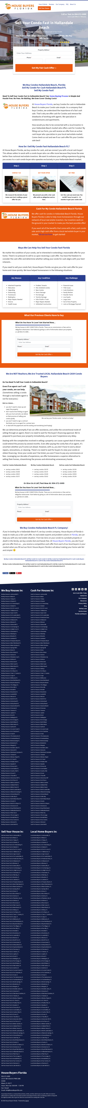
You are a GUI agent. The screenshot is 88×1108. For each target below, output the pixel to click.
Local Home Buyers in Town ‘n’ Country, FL (41, 914)
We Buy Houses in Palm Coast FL (9, 664)
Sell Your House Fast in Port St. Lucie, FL (11, 849)
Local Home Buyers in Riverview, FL (40, 903)
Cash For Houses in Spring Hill (38, 648)
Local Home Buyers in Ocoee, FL (39, 1014)
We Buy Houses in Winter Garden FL (10, 782)
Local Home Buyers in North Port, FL (40, 940)
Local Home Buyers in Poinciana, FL (40, 949)
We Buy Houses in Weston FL (8, 696)
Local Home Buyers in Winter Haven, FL (41, 1028)
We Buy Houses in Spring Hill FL (9, 648)
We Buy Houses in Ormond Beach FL (10, 794)
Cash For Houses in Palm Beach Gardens (41, 752)
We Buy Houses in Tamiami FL (8, 755)
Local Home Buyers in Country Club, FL (40, 1012)
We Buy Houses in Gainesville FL (9, 624)
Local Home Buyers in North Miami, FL (40, 963)
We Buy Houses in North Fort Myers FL (11, 803)
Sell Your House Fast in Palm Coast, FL (11, 905)
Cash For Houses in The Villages (39, 685)
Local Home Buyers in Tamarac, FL (39, 952)
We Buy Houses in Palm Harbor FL (9, 724)
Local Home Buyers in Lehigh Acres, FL (40, 870)
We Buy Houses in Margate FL (8, 745)
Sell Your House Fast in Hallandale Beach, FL (12, 1051)
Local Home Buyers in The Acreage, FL (40, 1056)
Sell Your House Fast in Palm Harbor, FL (11, 965)
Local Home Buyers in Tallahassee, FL (40, 852)
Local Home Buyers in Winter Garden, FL (41, 1024)
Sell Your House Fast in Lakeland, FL (10, 879)
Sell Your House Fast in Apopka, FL (10, 1005)
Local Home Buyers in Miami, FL (39, 838)
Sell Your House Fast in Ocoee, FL (9, 1014)
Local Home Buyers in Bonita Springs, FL (41, 982)
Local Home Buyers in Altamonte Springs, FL (42, 1033)
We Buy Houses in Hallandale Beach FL (11, 810)
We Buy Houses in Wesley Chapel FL (10, 757)
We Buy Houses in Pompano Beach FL (10, 641)
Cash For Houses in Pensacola (38, 766)
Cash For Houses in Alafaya (37, 669)
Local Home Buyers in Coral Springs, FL (41, 868)
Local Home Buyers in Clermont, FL (39, 1063)
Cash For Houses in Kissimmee (38, 692)
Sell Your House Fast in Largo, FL (9, 917)
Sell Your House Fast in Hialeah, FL (10, 847)
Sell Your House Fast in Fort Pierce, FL (11, 1021)
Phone (29, 58)
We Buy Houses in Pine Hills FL (9, 687)
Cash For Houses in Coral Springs (39, 627)
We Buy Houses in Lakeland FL (9, 638)
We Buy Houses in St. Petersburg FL (10, 603)
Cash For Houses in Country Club (39, 771)
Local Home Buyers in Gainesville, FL (40, 866)
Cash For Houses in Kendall (37, 689)
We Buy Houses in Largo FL (8, 676)
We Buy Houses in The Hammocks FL (10, 736)
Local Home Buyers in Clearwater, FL (40, 872)
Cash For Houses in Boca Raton (38, 652)
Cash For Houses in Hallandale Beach (40, 810)
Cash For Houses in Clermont (38, 822)
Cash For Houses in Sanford (38, 727)
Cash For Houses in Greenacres (39, 806)
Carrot (27, 1101)
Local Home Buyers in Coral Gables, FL (40, 1010)
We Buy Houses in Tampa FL (8, 599)
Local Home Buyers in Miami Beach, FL (40, 907)
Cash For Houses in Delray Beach (39, 703)
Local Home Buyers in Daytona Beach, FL (41, 947)
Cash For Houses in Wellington (38, 717)
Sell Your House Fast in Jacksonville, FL (11, 835)
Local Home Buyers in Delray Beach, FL (41, 945)
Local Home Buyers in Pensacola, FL (40, 1007)
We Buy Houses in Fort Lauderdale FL (10, 615)
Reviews (51, 4)
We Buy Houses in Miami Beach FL (9, 666)
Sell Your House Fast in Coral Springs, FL (11, 868)
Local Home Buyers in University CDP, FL (41, 1019)
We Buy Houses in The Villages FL (9, 685)
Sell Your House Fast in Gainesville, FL (11, 866)
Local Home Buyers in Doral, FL (38, 956)
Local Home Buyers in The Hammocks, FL (41, 977)
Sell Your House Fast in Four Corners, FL (11, 1061)
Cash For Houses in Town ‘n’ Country (40, 673)
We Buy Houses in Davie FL (8, 650)
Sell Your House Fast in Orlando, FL (10, 842)
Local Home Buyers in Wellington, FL (40, 958)
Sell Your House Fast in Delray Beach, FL (11, 945)
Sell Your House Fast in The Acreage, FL (11, 1056)
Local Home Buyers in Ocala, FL (39, 975)
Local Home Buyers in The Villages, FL (40, 926)
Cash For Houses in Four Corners (39, 820)
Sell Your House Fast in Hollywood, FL (10, 861)
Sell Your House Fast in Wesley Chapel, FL (12, 998)
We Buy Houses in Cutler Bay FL (9, 796)
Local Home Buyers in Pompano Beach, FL (41, 882)
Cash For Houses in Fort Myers (38, 671)
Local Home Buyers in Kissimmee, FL (40, 933)
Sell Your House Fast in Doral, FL (9, 956)
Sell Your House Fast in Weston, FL (10, 938)
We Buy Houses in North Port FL (9, 699)
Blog (85, 606)
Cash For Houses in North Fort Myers (40, 803)
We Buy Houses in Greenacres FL (9, 806)
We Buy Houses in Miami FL (8, 596)
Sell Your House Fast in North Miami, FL (11, 963)
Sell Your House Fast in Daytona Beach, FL (12, 947)
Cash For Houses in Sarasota (38, 750)
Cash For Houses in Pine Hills (38, 687)
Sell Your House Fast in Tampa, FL (9, 840)
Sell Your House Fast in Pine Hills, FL (10, 928)
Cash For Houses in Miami (37, 596)
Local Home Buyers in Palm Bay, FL (39, 875)
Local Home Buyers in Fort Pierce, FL (40, 1021)
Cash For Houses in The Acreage (39, 815)
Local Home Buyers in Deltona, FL (39, 900)
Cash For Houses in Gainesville (38, 624)
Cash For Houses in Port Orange (39, 720)
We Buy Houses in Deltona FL (8, 659)
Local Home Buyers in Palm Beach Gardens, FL (42, 993)
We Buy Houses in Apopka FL (8, 764)
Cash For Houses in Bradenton (38, 743)
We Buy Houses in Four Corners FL (10, 820)
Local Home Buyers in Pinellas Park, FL (40, 1003)
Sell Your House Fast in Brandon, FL (10, 877)
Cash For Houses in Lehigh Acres (39, 629)
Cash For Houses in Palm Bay (38, 634)
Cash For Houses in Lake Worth (38, 824)
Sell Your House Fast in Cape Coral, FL (11, 854)
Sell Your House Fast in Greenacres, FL (11, 1047)
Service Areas (83, 611)
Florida (75, 534)
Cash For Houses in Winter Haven (39, 787)
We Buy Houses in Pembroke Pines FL (11, 617)
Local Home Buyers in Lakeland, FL (39, 879)
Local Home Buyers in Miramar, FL (39, 863)
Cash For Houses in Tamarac (38, 710)
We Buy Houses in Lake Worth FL (9, 824)
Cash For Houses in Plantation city (39, 657)
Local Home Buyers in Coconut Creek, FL (41, 970)
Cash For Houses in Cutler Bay (38, 796)
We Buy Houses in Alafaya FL (8, 669)
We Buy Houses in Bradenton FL (9, 743)
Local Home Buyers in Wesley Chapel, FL (41, 998)
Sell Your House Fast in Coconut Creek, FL (12, 970)
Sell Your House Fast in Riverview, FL (10, 903)
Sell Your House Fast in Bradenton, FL (10, 984)
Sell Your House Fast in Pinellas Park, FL (11, 1003)
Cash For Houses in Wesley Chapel (39, 757)
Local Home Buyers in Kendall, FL (39, 931)
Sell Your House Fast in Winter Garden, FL (11, 1024)
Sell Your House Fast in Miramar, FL (10, 863)
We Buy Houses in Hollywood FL (9, 620)
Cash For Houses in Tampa (37, 599)
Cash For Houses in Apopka (38, 764)
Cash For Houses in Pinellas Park (39, 762)
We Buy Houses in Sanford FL (8, 727)
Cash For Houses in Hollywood (38, 620)
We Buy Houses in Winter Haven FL (10, 787)
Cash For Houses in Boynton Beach (39, 682)
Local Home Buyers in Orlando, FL (39, 842)
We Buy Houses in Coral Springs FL (10, 627)
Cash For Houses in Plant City (38, 813)
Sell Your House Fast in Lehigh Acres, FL (11, 870)
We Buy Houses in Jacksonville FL (9, 594)
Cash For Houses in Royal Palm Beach (40, 808)
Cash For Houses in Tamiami (38, 755)
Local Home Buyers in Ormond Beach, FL (41, 1035)
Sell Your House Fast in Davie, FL (9, 891)
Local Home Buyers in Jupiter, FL (39, 954)
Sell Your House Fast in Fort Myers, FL (11, 912)
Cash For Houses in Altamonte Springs (40, 792)
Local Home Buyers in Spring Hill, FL (40, 889)
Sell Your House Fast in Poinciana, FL (10, 949)
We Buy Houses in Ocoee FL (8, 773)
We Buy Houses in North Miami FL (9, 722)
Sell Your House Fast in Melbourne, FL (10, 919)
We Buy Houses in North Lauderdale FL (11, 789)
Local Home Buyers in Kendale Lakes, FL (41, 989)
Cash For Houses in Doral (37, 715)
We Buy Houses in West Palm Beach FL (11, 643)
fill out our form (45, 234)
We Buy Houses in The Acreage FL (10, 815)
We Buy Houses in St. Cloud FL (9, 759)
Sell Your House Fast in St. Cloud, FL (10, 1000)
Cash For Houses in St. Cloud (38, 759)
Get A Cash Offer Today (80, 593)
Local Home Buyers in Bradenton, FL (40, 984)
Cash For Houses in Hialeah (37, 606)
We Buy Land (83, 609)
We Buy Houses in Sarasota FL (9, 750)
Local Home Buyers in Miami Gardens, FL (41, 886)
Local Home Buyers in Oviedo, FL (39, 1042)
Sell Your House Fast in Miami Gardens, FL (12, 886)
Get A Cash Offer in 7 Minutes (77, 17)
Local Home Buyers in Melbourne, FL (40, 919)
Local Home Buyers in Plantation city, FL (41, 898)
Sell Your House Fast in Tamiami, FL (10, 996)
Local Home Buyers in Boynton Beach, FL (41, 924)
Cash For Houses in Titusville (38, 775)
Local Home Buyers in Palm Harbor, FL (40, 965)
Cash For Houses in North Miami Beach (40, 799)
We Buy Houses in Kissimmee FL (9, 692)
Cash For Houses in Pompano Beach (40, 641)
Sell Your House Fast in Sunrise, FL (10, 896)
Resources (83, 601)
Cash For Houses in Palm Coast (38, 664)
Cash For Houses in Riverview (38, 662)
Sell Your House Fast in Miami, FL (9, 838)
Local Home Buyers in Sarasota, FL (39, 991)
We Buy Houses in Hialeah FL (8, 606)
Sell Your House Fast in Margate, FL (10, 986)
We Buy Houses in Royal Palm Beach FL (11, 808)
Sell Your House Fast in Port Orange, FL (11, 961)
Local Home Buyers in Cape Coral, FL (40, 854)
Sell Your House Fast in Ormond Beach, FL (12, 1035)
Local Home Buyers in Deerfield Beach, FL (41, 921)
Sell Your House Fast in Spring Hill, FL (10, 889)
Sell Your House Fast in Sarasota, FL (10, 991)
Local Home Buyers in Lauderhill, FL (40, 935)
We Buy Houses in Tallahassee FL (9, 610)
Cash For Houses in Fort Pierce (38, 780)
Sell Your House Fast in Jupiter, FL (10, 954)
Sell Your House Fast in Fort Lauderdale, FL (12, 856)
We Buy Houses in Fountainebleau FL (10, 738)
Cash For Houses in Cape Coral (38, 613)
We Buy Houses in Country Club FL (10, 771)
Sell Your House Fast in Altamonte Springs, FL (12, 1033)
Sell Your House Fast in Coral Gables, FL (11, 1010)
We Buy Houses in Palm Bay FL (9, 634)
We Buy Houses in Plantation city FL (10, 657)
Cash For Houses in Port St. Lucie (39, 608)
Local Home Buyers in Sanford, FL (39, 968)
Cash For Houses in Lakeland (38, 638)
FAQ (67, 4)
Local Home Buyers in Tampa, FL (39, 840)
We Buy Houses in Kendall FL (8, 689)
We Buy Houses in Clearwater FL (9, 631)
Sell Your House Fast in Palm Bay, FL (10, 875)
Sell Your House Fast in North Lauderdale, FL (12, 1031)
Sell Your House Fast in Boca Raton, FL (11, 893)
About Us (73, 4)
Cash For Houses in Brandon (38, 636)
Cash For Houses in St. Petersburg (39, 603)
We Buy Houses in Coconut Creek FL (10, 729)
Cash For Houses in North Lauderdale (40, 789)
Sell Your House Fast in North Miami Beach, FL (12, 1040)
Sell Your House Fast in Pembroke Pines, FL (12, 859)
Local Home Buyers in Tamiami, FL (39, 996)
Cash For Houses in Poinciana (38, 708)
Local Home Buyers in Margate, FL (39, 986)
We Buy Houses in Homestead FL (9, 701)
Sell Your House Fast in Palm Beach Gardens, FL (13, 993)
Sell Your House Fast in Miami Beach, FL (11, 907)
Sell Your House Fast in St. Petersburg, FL (12, 845)
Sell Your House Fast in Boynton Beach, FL (12, 924)
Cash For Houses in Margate (38, 745)
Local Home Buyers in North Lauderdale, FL (42, 1031)
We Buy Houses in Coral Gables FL (10, 768)
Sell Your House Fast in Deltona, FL (10, 900)
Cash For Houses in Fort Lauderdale (40, 615)
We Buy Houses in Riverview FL (9, 662)
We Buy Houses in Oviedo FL (8, 801)
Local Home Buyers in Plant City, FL (40, 1054)
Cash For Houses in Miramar (38, 622)
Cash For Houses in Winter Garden (39, 782)
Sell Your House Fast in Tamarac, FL (10, 952)
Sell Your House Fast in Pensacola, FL (10, 1007)
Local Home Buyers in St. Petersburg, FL (41, 845)
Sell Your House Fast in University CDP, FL (11, 1019)
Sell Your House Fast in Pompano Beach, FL (12, 882)
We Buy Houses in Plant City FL (9, 813)
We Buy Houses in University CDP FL (10, 778)
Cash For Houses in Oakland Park (39, 785)
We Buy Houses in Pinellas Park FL (10, 762)
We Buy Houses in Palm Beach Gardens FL (12, 752)
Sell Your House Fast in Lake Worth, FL (11, 1065)
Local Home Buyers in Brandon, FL (39, 877)
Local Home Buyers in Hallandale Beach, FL (42, 1051)
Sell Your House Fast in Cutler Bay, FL (10, 1038)
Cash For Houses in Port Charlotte (39, 731)
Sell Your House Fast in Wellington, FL (10, 958)
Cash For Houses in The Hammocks (40, 736)
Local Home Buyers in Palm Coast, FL (40, 905)
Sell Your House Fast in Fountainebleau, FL (12, 979)
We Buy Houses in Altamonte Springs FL (11, 792)
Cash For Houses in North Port (38, 699)
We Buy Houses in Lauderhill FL (9, 694)
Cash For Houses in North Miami (39, 722)
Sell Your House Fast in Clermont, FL (10, 1063)
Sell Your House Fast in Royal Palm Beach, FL (12, 1049)
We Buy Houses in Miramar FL (8, 622)
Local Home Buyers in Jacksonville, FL (40, 835)
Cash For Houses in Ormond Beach (39, 794)
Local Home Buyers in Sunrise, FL (39, 896)
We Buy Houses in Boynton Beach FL (10, 682)
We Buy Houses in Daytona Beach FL (10, 706)
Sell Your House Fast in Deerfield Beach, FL (12, 921)
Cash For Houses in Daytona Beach (39, 706)
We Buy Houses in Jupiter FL (8, 713)
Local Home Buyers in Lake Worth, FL (40, 1065)
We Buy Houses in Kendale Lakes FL (10, 748)
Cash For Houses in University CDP (39, 778)
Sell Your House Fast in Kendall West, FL (11, 1058)
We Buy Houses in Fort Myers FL (9, 671)
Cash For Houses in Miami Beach (39, 666)
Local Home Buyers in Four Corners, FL (40, 1061)
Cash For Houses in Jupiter (37, 713)
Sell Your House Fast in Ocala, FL (9, 975)
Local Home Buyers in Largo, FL (39, 917)
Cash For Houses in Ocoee (37, 773)
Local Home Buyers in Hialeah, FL (39, 847)
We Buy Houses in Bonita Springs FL (10, 741)
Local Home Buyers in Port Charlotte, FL (41, 972)
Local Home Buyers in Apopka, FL (39, 1005)
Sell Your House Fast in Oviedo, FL (10, 1042)
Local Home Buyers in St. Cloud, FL (39, 1000)
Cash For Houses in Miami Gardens (39, 645)
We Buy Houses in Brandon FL (8, 636)
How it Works (43, 4)
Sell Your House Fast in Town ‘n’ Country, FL (12, 914)
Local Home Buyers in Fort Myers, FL (40, 912)
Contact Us (83, 596)
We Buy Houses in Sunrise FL (8, 655)
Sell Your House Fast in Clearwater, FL (11, 872)
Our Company (60, 4)
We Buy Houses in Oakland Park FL (10, 785)
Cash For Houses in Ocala (37, 734)
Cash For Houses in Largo (37, 676)
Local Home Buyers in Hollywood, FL (40, 861)
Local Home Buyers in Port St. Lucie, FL (41, 849)
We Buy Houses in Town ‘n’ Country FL (11, 673)
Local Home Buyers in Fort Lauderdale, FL (41, 856)
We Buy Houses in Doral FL (8, 715)
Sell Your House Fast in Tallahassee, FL (11, 852)
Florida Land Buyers (81, 614)
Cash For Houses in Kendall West (39, 817)
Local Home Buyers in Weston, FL (39, 938)
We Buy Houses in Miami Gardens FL (10, 645)
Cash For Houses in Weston (38, 696)
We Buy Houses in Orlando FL (8, 601)
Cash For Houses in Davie (37, 650)
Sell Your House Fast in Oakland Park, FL (11, 1026)
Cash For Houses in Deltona (38, 659)
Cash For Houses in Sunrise (38, 655)
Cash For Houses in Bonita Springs (39, 741)
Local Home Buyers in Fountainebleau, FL (41, 979)
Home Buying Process (59, 96)
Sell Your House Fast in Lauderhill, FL (10, 935)
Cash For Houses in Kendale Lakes (39, 748)
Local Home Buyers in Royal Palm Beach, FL (42, 1049)
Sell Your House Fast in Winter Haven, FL (11, 1028)
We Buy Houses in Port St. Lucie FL (10, 608)
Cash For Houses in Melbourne (38, 678)
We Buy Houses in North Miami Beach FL (11, 799)
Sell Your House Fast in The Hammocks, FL (12, 977)
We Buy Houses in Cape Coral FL (9, 613)
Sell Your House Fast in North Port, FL (10, 940)
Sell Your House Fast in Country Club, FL (11, 1012)
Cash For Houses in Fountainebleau (40, 738)
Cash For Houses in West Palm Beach (40, 643)
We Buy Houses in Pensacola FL (9, 766)
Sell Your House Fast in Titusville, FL (10, 1017)
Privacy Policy (82, 603)
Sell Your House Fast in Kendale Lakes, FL (12, 989)
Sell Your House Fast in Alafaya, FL (10, 910)
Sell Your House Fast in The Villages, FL (11, 926)
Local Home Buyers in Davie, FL (39, 891)
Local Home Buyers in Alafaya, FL (39, 910)
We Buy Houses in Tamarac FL (9, 710)
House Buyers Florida (43, 104)
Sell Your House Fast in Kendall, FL (10, 931)
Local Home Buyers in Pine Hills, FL (39, 928)
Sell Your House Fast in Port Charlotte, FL (11, 972)
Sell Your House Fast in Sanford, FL (10, 968)
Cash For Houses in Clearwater (38, 631)
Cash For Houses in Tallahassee (39, 610)
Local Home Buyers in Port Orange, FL (40, 961)
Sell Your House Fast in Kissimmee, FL (11, 933)
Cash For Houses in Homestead (39, 701)
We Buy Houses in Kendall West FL (10, 817)
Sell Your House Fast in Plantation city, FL (11, 898)
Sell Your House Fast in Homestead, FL (11, 942)
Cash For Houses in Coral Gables (39, 768)
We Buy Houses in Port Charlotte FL (10, 731)
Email (59, 58)
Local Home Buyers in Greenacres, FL (40, 1047)
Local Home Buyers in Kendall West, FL (40, 1058)
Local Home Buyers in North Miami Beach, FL (42, 1040)
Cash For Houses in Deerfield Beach (40, 680)
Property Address (44, 50)
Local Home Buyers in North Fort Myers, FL (42, 1044)
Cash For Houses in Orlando (38, 601)
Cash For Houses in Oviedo (37, 801)
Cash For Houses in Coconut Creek (39, 729)
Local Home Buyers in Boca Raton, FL (40, 893)
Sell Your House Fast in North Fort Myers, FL (12, 1044)
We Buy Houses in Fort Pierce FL (9, 780)
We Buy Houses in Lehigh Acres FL (10, 629)
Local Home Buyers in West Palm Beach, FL (42, 884)
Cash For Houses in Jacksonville (39, 594)
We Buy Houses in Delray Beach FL (10, 703)
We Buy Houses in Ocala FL (8, 734)
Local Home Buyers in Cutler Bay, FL (40, 1038)
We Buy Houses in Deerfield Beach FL (10, 680)
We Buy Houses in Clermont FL (9, 822)
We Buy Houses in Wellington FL (9, 717)
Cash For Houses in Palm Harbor (39, 724)
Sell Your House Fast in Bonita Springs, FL (11, 982)
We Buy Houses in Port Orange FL (9, 720)
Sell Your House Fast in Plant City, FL (10, 1054)
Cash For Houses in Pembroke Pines (40, 617)
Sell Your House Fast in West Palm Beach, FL (12, 884)
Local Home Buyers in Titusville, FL (39, 1017)
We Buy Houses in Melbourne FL (9, 678)
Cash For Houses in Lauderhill (38, 694)
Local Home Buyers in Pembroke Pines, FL (41, 859)
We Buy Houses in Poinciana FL (9, 708)
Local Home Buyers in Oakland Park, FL (40, 1026)
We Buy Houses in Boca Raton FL (9, 652)
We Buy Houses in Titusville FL (9, 775)
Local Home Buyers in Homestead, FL (40, 942)
